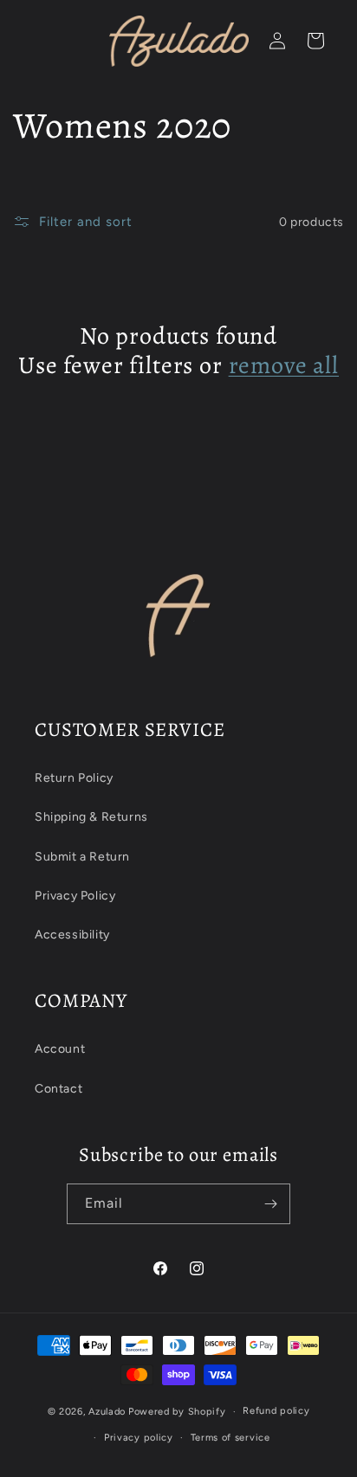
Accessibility (72, 934)
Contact (58, 1088)
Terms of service (230, 1437)
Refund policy (276, 1410)
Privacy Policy (75, 895)
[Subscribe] (270, 1204)
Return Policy (74, 778)
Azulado (107, 1411)
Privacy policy (138, 1437)
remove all (284, 365)
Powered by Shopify (177, 1411)
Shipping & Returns (91, 816)
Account (60, 1049)
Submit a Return (82, 856)
